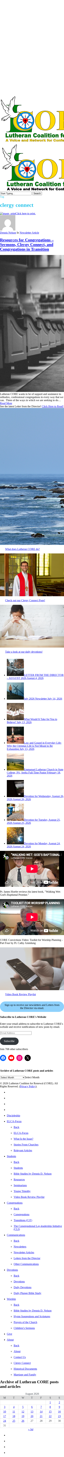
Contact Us (20, 1357)
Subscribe (9, 1041)
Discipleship (13, 1115)
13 (32, 1411)
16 (59, 1411)
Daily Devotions (22, 1287)
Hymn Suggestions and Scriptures (32, 1316)
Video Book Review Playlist (20, 994)
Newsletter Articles (24, 1252)
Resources (19, 1179)
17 (4, 1416)
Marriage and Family (25, 1374)
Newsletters (20, 1246)
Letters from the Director (27, 1258)
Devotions (12, 1269)
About (10, 1339)
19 (23, 1416)
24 (4, 1420)
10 (4, 1411)
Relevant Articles (23, 1150)
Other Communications (26, 1264)
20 (32, 1416)
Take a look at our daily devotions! (23, 651)
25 (13, 1420)
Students (11, 1156)
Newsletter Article (29, 232)
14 (41, 1411)
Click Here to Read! (52, 406)
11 (13, 1411)
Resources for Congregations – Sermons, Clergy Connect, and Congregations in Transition (27, 244)
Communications (16, 1235)
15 (50, 1411)
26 (23, 1420)
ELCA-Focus (14, 1121)
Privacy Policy (28, 1086)
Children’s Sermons (24, 1328)
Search (37, 193)
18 (13, 1416)
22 (50, 1416)
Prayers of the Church (25, 1322)
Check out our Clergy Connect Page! (25, 600)
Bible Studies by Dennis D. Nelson (33, 1173)
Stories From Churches (26, 1144)
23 (59, 1416)
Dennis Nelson (8, 232)
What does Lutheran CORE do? (22, 549)
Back (16, 1127)
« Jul (30, 1429)
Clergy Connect (22, 1363)
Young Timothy (22, 1191)
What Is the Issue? (23, 1138)
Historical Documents (25, 1368)
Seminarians (20, 1185)
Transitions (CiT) (23, 1220)
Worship (11, 1299)
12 (23, 1411)
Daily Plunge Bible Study (27, 1293)
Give (9, 1333)
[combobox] (32, 1077)
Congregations (15, 1202)
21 (41, 1416)
